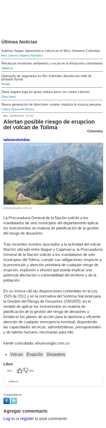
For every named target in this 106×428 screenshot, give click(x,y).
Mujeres (25, 55)
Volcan (16, 354)
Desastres (56, 354)
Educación (17, 109)
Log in (9, 418)
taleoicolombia (16, 139)
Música (29, 109)
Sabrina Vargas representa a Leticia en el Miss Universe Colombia (50, 51)
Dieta (4, 96)
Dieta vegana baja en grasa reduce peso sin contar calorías (45, 92)
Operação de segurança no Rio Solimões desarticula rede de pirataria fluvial (46, 77)
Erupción (34, 354)
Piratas (5, 84)
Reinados (37, 55)
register (27, 418)
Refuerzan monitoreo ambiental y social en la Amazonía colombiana (51, 63)
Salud (11, 96)
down (26, 371)
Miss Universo (10, 55)
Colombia (95, 131)
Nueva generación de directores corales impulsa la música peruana (51, 104)
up (20, 371)
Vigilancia (7, 68)
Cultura (5, 109)
